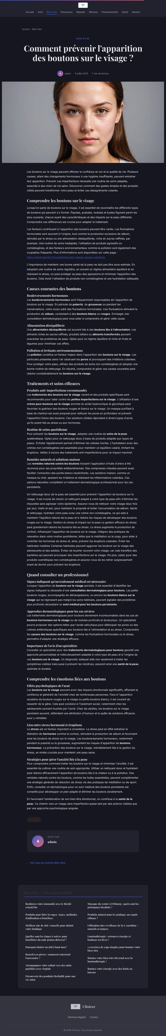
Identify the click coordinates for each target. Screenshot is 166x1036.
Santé (125, 12)
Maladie (80, 12)
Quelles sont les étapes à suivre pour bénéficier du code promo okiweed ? (46, 938)
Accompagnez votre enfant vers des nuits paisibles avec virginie (48, 967)
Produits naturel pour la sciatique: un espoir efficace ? (113, 916)
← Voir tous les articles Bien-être (46, 862)
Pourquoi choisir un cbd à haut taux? (46, 947)
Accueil (30, 12)
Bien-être (52, 12)
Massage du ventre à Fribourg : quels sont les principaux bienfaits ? (113, 905)
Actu (40, 12)
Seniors (136, 12)
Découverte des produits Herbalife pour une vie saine (50, 978)
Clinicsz (89, 1006)
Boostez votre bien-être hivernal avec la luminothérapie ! (110, 959)
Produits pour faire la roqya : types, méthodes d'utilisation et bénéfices (51, 916)
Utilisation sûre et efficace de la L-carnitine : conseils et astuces (113, 927)
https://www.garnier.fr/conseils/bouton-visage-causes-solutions (66, 257)
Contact (94, 1017)
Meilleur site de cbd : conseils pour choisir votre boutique (49, 927)
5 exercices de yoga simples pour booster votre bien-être (114, 948)
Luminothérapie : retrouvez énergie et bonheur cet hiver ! (109, 938)
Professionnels (110, 12)
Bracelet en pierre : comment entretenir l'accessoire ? (48, 956)
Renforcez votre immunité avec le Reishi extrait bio (48, 905)
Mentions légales (77, 1017)
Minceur (93, 12)
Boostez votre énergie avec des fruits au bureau (110, 970)
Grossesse (66, 12)
